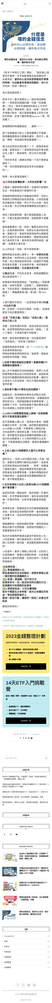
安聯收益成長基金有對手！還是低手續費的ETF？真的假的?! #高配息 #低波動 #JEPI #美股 (34, 870)
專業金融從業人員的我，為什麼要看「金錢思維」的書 (22, 797)
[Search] (49, 3)
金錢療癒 (27, 967)
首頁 (4, 11)
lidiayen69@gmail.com (29, 65)
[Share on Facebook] (23, 738)
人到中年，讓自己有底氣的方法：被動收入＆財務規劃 (22, 626)
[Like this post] (20, 738)
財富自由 (27, 952)
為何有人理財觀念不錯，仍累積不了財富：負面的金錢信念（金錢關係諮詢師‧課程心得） (33, 856)
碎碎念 (27, 946)
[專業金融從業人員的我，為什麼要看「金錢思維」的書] (9, 900)
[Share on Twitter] (26, 738)
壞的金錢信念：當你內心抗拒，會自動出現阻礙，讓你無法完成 (33, 913)
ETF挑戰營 (37, 347)
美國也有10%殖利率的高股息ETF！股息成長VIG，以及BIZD (25, 792)
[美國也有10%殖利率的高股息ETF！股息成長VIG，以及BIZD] (9, 886)
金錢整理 (27, 962)
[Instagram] (11, 834)
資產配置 (27, 957)
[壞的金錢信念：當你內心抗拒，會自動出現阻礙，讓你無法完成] (9, 915)
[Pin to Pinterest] (29, 738)
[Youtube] (16, 834)
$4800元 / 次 (26, 666)
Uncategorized (27, 936)
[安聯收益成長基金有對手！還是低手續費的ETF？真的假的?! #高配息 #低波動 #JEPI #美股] (9, 871)
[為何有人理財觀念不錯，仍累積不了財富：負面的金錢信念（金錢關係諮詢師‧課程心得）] (9, 857)
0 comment (35, 734)
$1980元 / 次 (26, 721)
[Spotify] (34, 985)
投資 (27, 941)
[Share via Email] (31, 738)
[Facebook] (5, 834)
